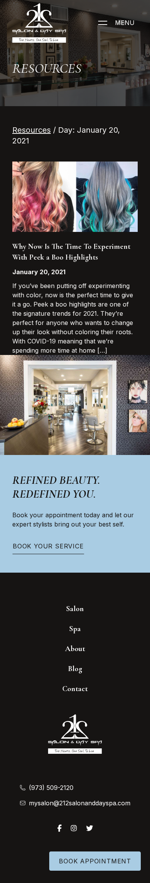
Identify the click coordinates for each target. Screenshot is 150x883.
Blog (75, 668)
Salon (75, 608)
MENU (125, 23)
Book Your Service (48, 546)
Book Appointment (95, 861)
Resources (31, 130)
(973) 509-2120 (51, 787)
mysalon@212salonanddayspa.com (79, 803)
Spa (75, 628)
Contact (75, 688)
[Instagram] (74, 828)
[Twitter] (89, 828)
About (75, 648)
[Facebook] (59, 828)
